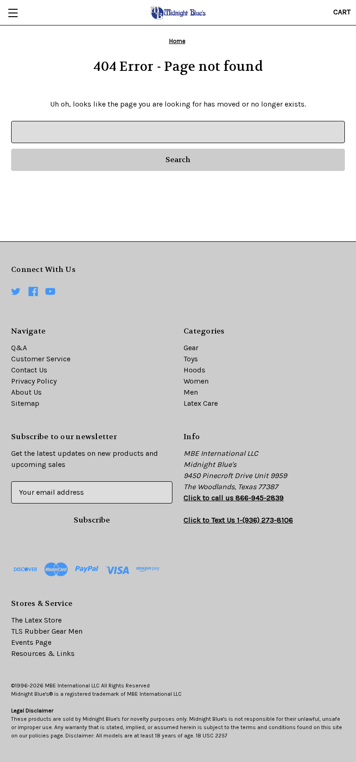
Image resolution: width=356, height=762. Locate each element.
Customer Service (40, 358)
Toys (191, 358)
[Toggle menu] (12, 12)
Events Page (31, 642)
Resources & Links (43, 653)
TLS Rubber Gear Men (47, 631)
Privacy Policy (34, 381)
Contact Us (29, 369)
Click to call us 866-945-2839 (234, 497)
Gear (191, 347)
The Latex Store (36, 620)
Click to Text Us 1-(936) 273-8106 (238, 520)
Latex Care (201, 403)
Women (196, 381)
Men (191, 392)
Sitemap (25, 403)
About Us (26, 392)
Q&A (19, 347)
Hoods (194, 369)
